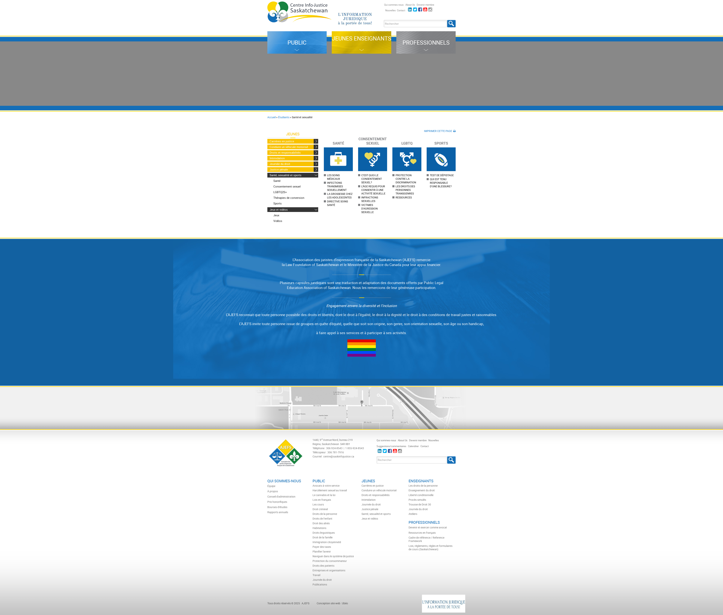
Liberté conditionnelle (421, 495)
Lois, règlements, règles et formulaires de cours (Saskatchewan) (430, 547)
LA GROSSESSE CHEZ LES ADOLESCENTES (339, 195)
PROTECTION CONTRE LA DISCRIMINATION (406, 178)
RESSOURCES (404, 197)
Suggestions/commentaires (391, 446)
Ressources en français (422, 532)
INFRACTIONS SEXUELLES (369, 199)
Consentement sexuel (287, 186)
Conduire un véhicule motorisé (289, 147)
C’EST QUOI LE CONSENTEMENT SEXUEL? (371, 178)
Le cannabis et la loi (324, 495)
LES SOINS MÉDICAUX (333, 177)
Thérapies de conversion (288, 198)
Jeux (276, 215)
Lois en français (322, 499)
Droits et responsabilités (285, 152)
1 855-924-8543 (354, 448)
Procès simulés (417, 499)
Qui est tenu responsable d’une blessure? (441, 182)
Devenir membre (425, 4)
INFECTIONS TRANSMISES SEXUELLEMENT (337, 186)
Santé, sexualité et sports (285, 175)
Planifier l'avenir (322, 551)
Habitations (319, 528)
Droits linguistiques (324, 532)
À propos (272, 491)
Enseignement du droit (422, 490)
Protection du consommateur (330, 561)
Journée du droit (280, 164)
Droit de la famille (323, 537)
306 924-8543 (334, 448)
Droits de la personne (325, 514)
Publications (320, 584)
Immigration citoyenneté (327, 542)
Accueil (271, 117)
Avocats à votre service (326, 485)
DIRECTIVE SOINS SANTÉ (337, 203)
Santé (277, 181)
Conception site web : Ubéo (332, 603)
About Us (410, 4)
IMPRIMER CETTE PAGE (438, 131)
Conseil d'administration (281, 496)
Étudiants (283, 117)
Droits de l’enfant (322, 518)
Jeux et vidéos (279, 209)
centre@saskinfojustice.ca (338, 456)
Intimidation (277, 158)
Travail (316, 575)
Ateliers (413, 514)
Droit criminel (320, 509)
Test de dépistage (442, 175)
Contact (401, 10)
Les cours (318, 504)
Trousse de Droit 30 (420, 504)
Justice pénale (279, 169)
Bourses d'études (277, 507)
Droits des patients (323, 565)
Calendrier (413, 446)
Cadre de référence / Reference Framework (426, 539)
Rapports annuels (277, 512)
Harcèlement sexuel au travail (330, 490)
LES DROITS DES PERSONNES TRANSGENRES (405, 189)
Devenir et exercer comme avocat (428, 527)
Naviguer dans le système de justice (333, 556)
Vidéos (277, 221)
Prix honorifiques (277, 502)
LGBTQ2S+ (280, 192)
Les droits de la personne (423, 485)
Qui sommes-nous (394, 4)
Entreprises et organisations (329, 570)
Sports (277, 203)
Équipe (271, 486)
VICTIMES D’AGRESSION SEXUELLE (369, 208)
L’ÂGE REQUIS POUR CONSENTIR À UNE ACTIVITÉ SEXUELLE (373, 189)
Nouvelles (390, 10)
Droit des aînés (321, 523)
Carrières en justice (282, 141)
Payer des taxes (322, 547)
